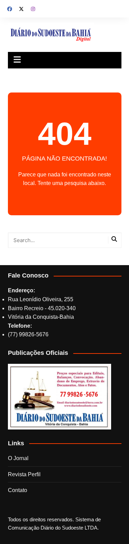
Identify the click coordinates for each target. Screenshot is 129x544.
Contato (17, 490)
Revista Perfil (24, 474)
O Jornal (18, 458)
